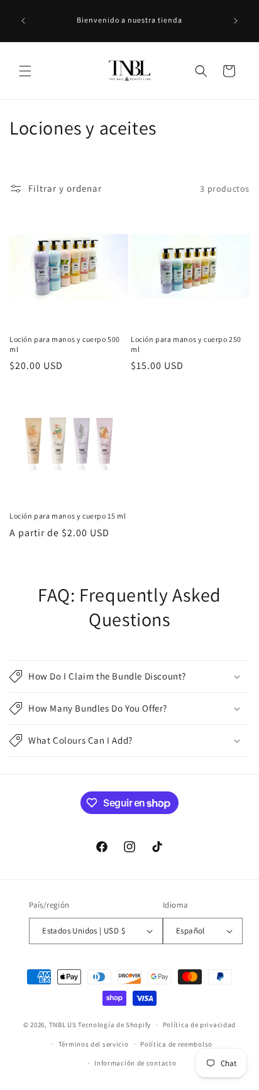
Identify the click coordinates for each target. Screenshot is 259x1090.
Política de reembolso (176, 1044)
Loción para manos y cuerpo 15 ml (67, 515)
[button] (25, 71)
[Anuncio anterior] (23, 21)
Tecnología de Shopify (114, 1024)
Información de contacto (135, 1063)
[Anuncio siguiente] (236, 21)
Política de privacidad (199, 1024)
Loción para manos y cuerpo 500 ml (64, 344)
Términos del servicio (93, 1044)
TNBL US (63, 1024)
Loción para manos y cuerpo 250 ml (186, 344)
